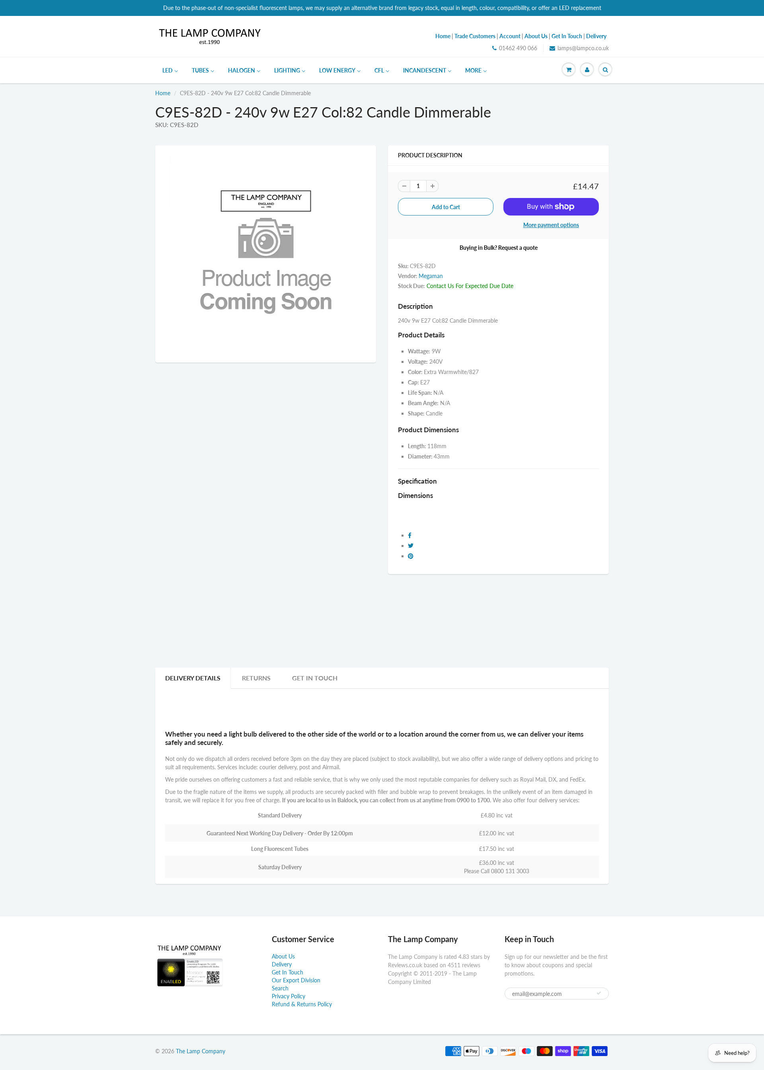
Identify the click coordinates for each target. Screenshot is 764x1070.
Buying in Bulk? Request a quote (499, 247)
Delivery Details (192, 678)
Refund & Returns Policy (302, 1004)
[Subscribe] (599, 993)
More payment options (551, 224)
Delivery (282, 964)
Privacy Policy (288, 996)
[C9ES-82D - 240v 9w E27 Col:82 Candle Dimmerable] (265, 253)
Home (162, 93)
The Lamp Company (200, 1051)
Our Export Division (296, 980)
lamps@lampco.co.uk (583, 48)
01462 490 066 (518, 48)
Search (280, 988)
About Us (283, 956)
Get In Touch (314, 678)
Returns (256, 678)
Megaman (431, 275)
